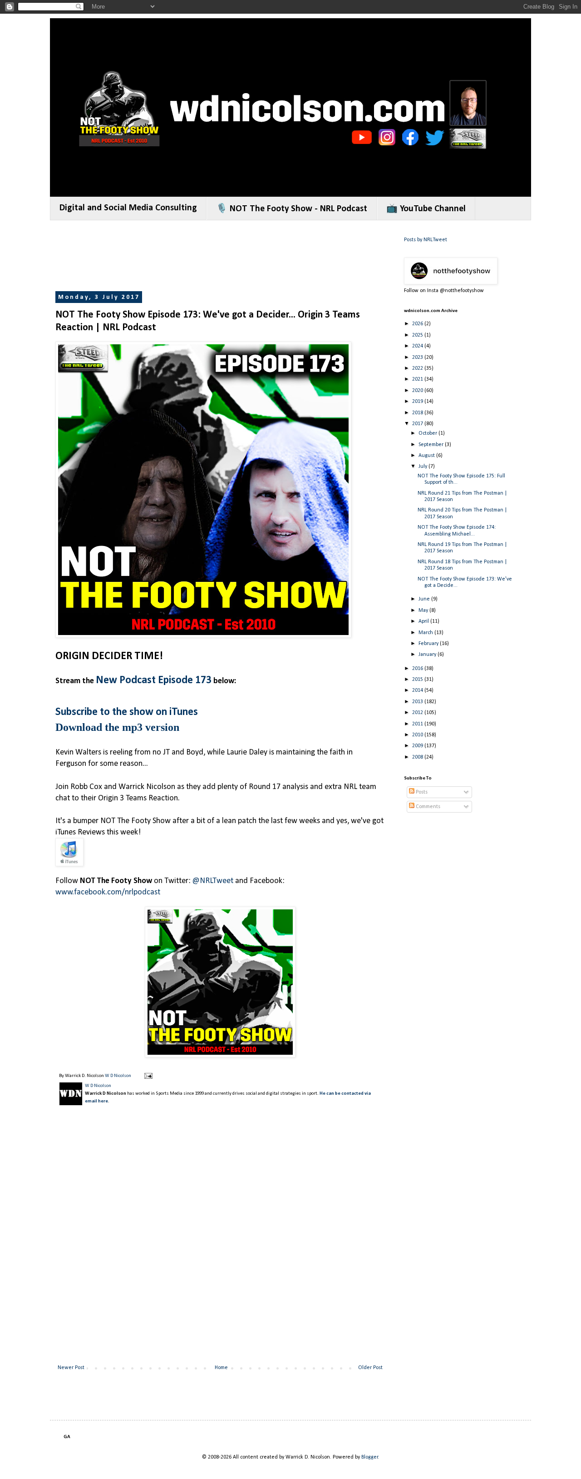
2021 (418, 379)
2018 (418, 413)
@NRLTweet (212, 881)
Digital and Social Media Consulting (128, 208)
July (423, 466)
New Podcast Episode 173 (154, 680)
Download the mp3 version (117, 727)
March (426, 632)
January (428, 654)
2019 (418, 401)
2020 (418, 390)
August (427, 455)
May (424, 610)
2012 (418, 712)
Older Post (370, 1367)
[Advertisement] (220, 256)
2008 (418, 757)
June (425, 599)
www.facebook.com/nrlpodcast (107, 892)
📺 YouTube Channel (426, 208)
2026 (418, 324)
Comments (427, 806)
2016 (418, 668)
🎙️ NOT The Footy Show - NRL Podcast (291, 208)
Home (221, 1367)
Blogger (369, 1457)
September (432, 444)
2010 (418, 735)
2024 (418, 346)
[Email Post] (147, 1075)
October (428, 433)
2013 (418, 702)
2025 (418, 335)
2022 (418, 368)
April (424, 621)
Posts (421, 792)
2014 (418, 690)
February (429, 643)
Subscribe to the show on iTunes (126, 712)
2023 (418, 357)
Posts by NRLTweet (425, 240)
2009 (418, 746)
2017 (418, 424)
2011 (418, 724)
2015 (418, 679)
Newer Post (71, 1367)
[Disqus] (220, 1242)
